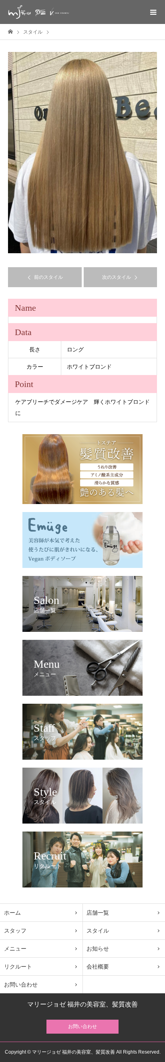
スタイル (98, 930)
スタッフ (15, 930)
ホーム (12, 912)
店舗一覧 (98, 912)
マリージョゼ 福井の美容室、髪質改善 (82, 1004)
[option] (82, 152)
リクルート (18, 966)
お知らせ (98, 948)
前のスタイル (48, 277)
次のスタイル (116, 277)
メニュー (15, 948)
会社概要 (98, 966)
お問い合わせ (21, 984)
